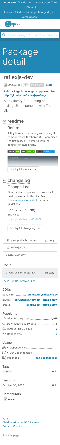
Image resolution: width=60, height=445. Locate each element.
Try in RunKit (10, 280)
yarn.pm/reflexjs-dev (23, 240)
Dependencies (18, 347)
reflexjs (12, 85)
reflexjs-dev (18, 254)
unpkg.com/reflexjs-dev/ (42, 304)
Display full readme (21, 169)
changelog (19, 180)
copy (51, 240)
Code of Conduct (13, 426)
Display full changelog (22, 228)
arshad (11, 399)
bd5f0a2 (35, 219)
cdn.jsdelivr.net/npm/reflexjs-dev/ (36, 299)
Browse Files (27, 280)
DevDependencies (21, 352)
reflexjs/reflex (19, 247)
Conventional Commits (21, 200)
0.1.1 (10, 210)
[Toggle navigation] (51, 24)
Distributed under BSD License (20, 422)
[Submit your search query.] (3, 35)
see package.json (47, 357)
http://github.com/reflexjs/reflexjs (25, 95)
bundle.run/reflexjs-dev (43, 294)
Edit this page (10, 435)
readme (16, 121)
